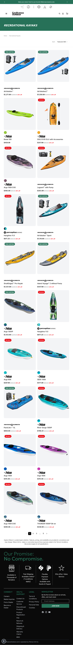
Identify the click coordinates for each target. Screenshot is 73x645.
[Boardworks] (50, 6)
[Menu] (6, 13)
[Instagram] (46, 612)
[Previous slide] (7, 66)
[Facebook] (43, 612)
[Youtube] (49, 612)
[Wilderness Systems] (28, 6)
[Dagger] (33, 6)
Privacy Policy (34, 602)
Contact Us (20, 598)
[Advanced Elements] (45, 6)
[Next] (46, 533)
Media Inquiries (9, 599)
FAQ (17, 618)
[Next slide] (33, 66)
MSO (18, 637)
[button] (62, 42)
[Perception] (38, 6)
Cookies (32, 608)
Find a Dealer (8, 602)
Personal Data (34, 605)
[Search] (59, 13)
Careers (6, 596)
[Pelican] (22, 6)
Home (5, 35)
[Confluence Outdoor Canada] (18, 13)
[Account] (63, 13)
